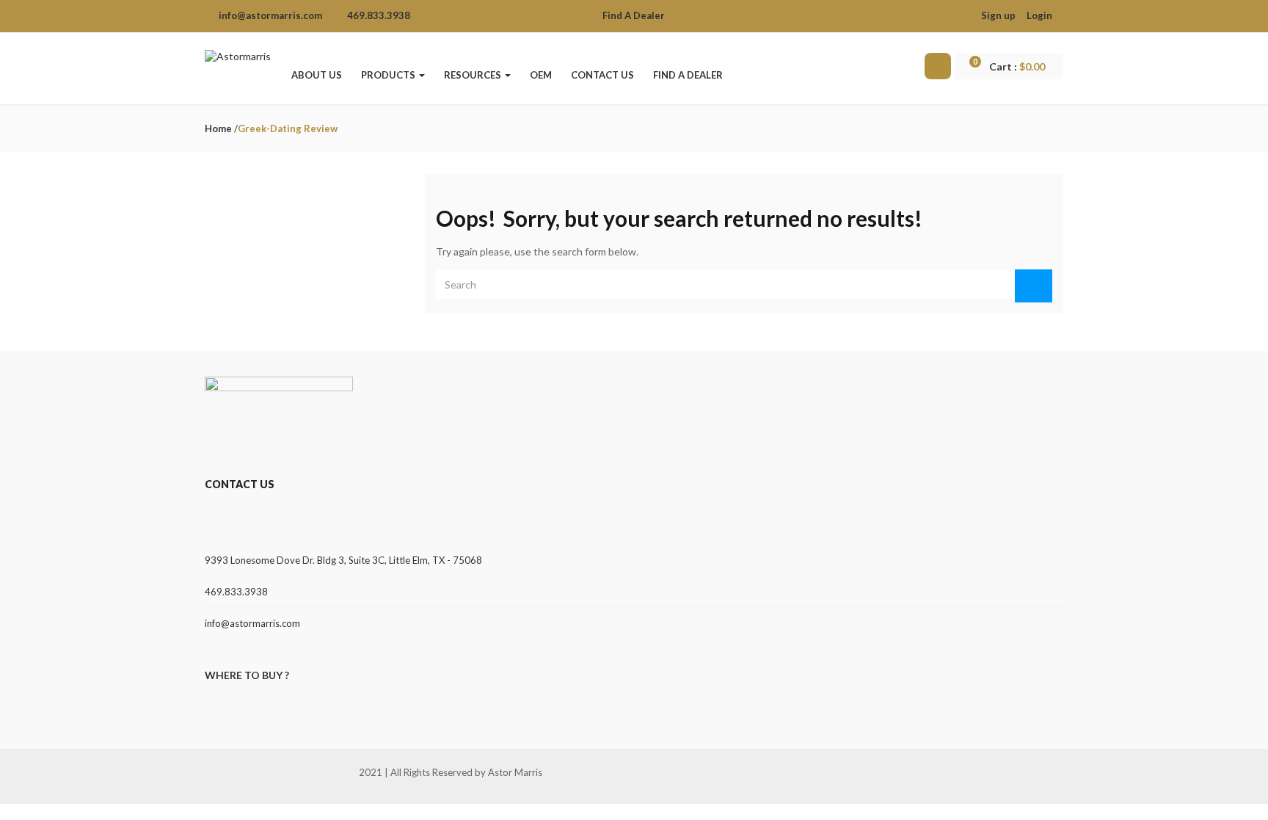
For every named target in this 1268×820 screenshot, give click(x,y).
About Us (316, 75)
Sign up (998, 15)
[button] (1015, 67)
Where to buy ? (247, 675)
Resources (473, 75)
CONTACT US (602, 75)
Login (1039, 15)
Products (389, 75)
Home (218, 128)
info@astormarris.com (252, 623)
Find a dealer (688, 75)
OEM (541, 75)
